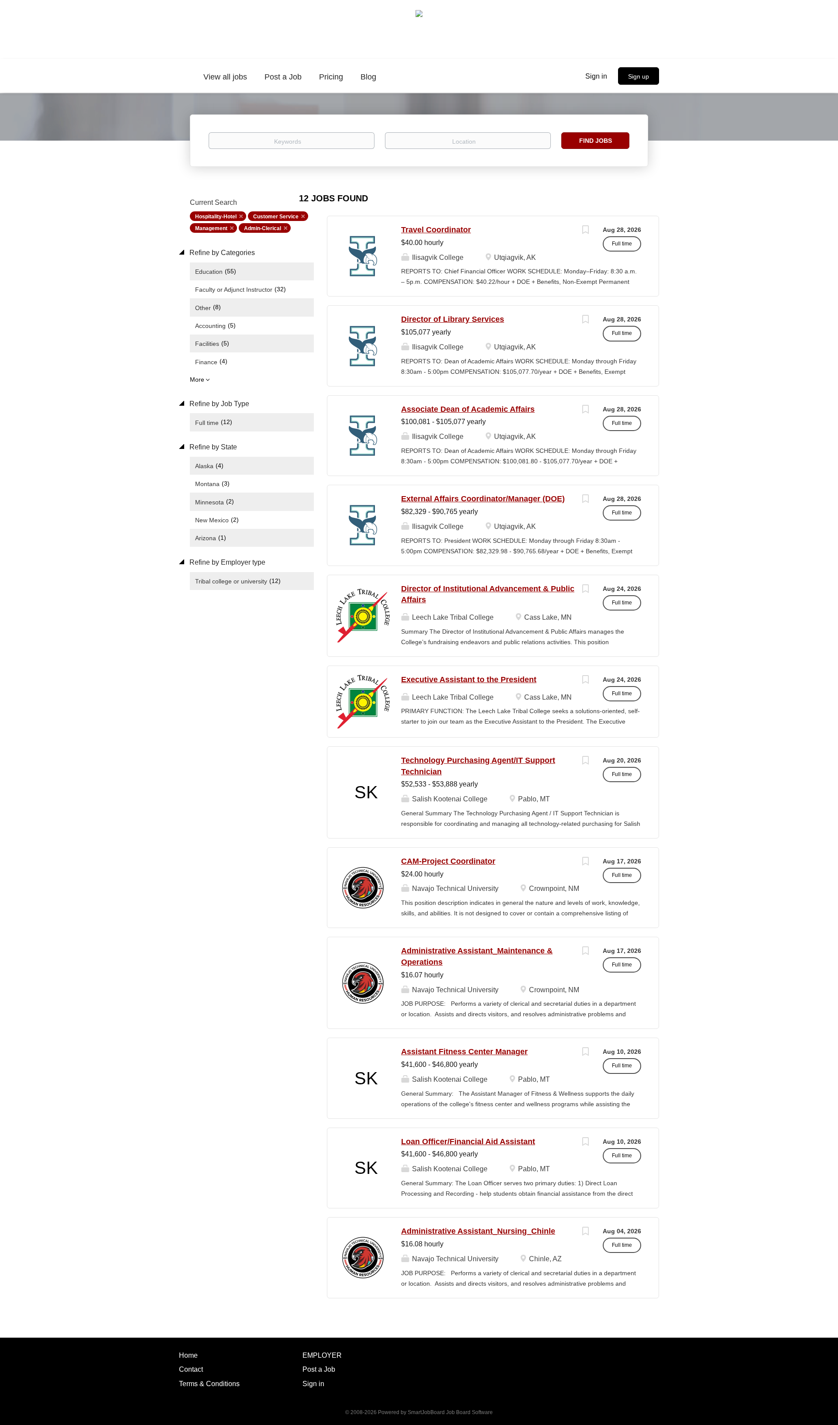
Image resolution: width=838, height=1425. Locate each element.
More (197, 379)
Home (188, 1355)
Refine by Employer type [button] (226, 562)
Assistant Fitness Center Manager (464, 1051)
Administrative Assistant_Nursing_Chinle (478, 1231)
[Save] (585, 230)
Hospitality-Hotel (216, 217)
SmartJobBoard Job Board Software (450, 1412)
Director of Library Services (452, 319)
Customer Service (276, 217)
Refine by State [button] (212, 447)
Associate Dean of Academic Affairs (468, 409)
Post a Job (318, 1369)
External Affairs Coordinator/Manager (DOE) (483, 498)
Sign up (638, 76)
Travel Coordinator (436, 229)
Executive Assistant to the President (468, 679)
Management (211, 228)
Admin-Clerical (262, 228)
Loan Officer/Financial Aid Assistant (468, 1141)
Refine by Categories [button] (221, 252)
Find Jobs (595, 140)
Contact (191, 1369)
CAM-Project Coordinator (448, 861)
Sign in (596, 76)
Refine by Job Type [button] (218, 403)
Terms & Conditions (209, 1383)
